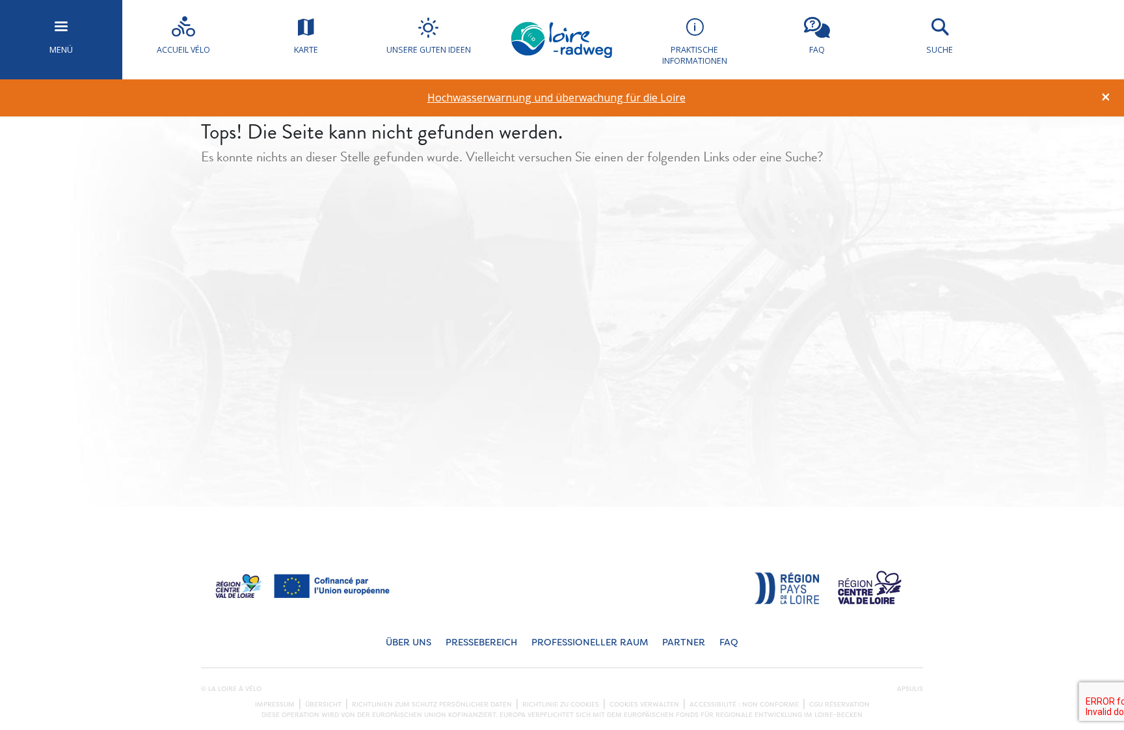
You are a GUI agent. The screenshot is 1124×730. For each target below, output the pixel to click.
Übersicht (323, 705)
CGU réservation (839, 705)
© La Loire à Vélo (231, 689)
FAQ (728, 642)
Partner (683, 642)
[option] (556, 98)
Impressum (275, 705)
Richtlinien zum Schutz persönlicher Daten (432, 705)
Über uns (408, 642)
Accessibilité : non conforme (744, 705)
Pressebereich (481, 642)
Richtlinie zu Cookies (560, 705)
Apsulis (910, 689)
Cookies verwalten (644, 705)
